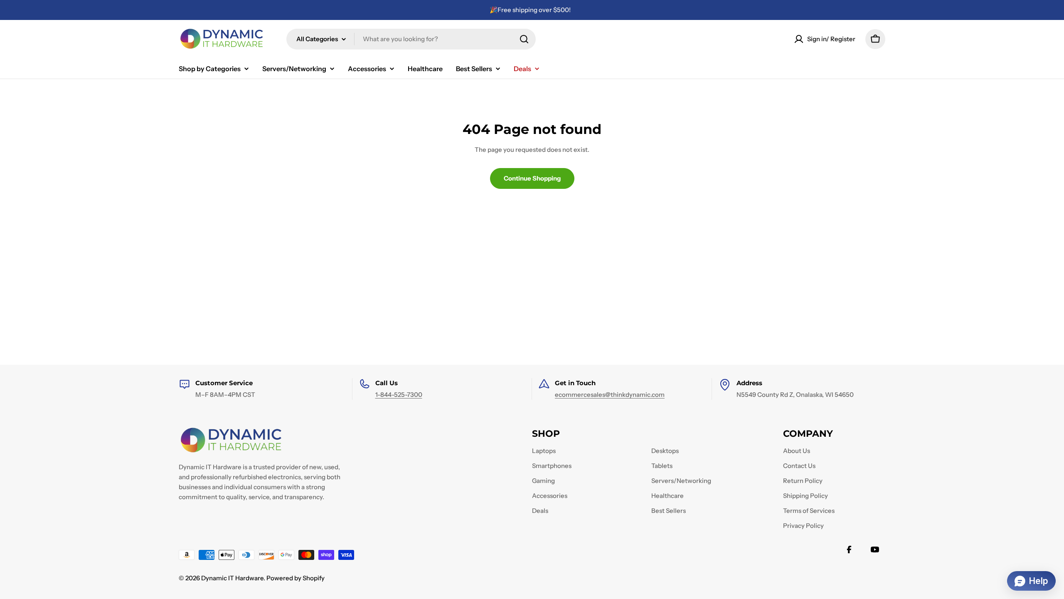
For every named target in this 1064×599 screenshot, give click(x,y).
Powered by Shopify (295, 578)
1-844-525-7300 (398, 395)
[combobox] (411, 39)
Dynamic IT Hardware (232, 578)
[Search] (524, 39)
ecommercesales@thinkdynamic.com (610, 395)
